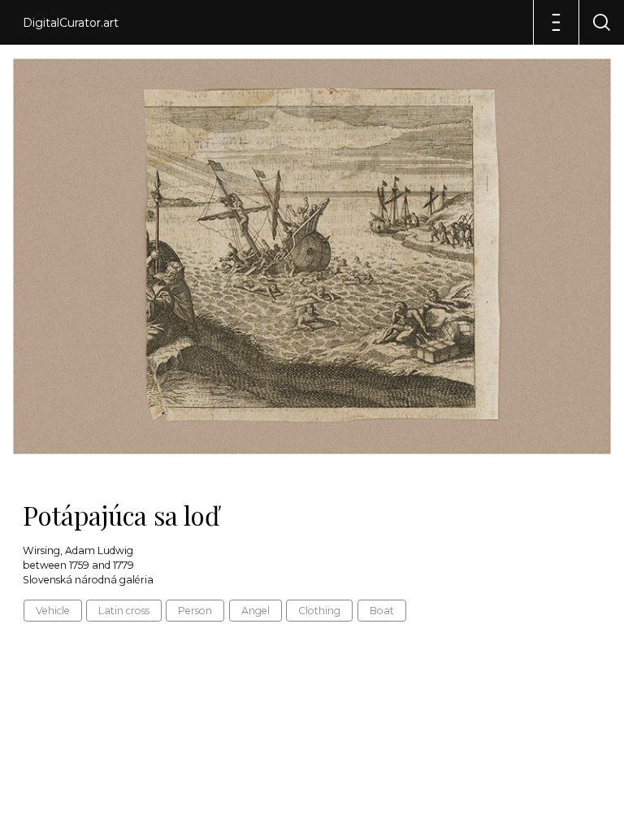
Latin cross (124, 610)
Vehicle (53, 610)
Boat (382, 610)
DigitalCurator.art (71, 22)
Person (195, 610)
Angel (255, 610)
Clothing (319, 610)
